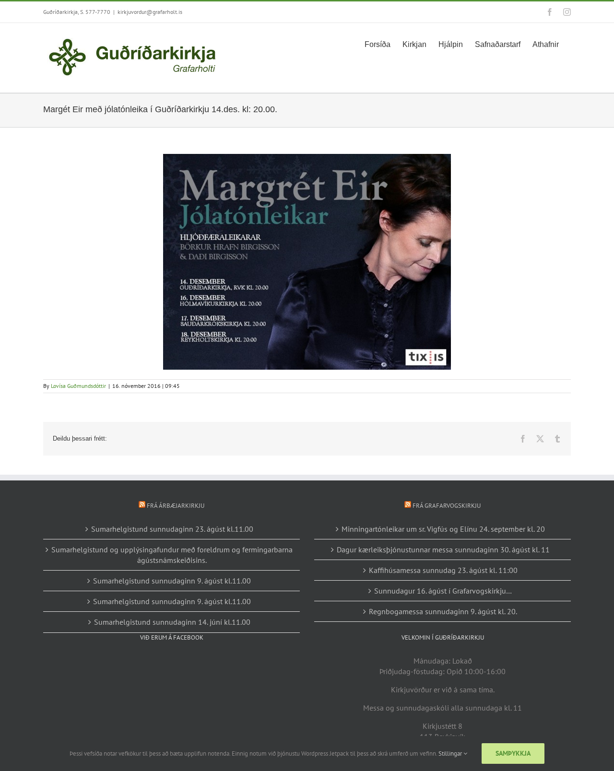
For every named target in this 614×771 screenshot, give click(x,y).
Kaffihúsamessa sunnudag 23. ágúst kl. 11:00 (443, 570)
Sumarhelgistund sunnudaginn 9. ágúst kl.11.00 (172, 580)
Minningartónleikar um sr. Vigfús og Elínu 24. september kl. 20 (443, 529)
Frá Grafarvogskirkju (447, 506)
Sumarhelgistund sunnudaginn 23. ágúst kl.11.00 (172, 529)
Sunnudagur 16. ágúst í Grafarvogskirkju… (443, 591)
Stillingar (450, 753)
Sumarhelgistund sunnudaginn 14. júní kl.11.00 (172, 622)
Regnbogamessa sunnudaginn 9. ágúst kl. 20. (443, 611)
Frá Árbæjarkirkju (175, 506)
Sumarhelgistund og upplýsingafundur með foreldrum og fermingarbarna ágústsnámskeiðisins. (172, 555)
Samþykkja (513, 753)
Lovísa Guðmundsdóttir (78, 385)
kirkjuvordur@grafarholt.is (150, 11)
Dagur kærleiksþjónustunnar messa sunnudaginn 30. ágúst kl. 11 (443, 549)
